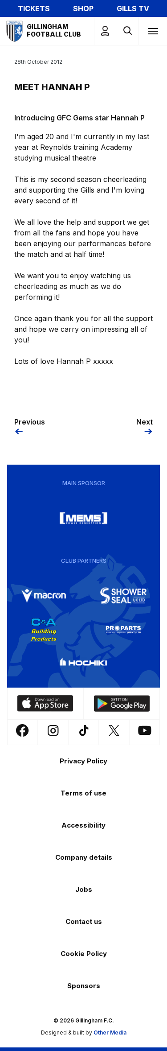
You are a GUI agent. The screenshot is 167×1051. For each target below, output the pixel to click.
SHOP (83, 8)
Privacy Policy (83, 761)
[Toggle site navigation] (152, 31)
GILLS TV (133, 8)
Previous (29, 421)
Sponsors (83, 985)
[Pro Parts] (123, 629)
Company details (83, 857)
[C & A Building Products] (43, 629)
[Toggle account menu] (105, 31)
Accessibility (83, 825)
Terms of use (83, 793)
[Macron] (43, 595)
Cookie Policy (84, 953)
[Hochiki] (83, 663)
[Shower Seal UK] (123, 595)
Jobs (83, 889)
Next (144, 421)
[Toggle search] (127, 31)
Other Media (110, 1032)
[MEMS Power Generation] (83, 518)
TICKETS (34, 8)
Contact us (83, 921)
